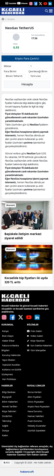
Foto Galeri (36, 331)
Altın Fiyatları (34, 396)
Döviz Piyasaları (36, 401)
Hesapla (27, 84)
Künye (5, 331)
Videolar (24, 3)
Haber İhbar (8, 340)
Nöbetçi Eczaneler (37, 425)
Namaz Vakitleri (36, 416)
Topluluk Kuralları (11, 364)
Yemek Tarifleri (9, 406)
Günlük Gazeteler (36, 430)
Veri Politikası (9, 379)
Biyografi (7, 396)
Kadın (5, 435)
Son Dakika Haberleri (41, 345)
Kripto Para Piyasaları (39, 406)
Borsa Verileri (35, 392)
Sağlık (5, 425)
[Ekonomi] (27, 215)
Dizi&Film (7, 416)
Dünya (5, 430)
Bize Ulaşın (8, 335)
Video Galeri (36, 335)
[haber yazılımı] (27, 471)
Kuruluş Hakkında (11, 355)
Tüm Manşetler (38, 350)
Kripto (10, 19)
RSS (7, 462)
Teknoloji (6, 420)
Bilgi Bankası (8, 392)
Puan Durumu (35, 420)
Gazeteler (12, 3)
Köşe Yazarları (37, 340)
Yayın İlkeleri (8, 359)
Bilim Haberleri (10, 401)
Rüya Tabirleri (9, 411)
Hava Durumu (35, 411)
